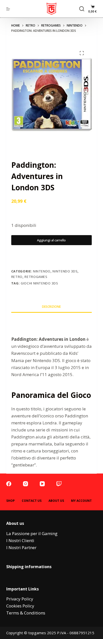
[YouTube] (42, 483)
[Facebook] (8, 483)
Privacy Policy (19, 599)
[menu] (8, 9)
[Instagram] (25, 483)
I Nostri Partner (21, 547)
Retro (16, 276)
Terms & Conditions (25, 613)
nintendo (41, 271)
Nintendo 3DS (65, 271)
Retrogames (36, 276)
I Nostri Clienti (20, 540)
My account (81, 501)
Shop (10, 501)
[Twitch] (59, 483)
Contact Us (32, 501)
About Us (56, 501)
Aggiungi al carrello (51, 240)
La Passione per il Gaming (32, 533)
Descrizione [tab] (51, 306)
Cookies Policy (20, 606)
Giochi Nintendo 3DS (39, 283)
